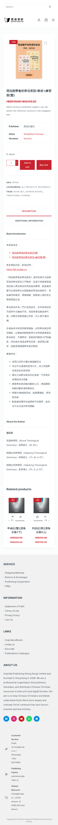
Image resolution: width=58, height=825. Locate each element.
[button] (13, 517)
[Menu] (53, 20)
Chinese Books (33, 191)
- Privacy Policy (11, 615)
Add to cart (27, 165)
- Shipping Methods (13, 572)
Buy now (44, 165)
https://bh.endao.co (16, 269)
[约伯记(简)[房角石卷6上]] (41, 509)
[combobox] (25, 7)
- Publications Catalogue (16, 653)
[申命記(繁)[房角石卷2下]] (16, 509)
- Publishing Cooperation (16, 581)
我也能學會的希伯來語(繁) (25, 252)
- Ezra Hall (8, 648)
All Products (29, 187)
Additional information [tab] (29, 220)
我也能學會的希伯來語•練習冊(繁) (29, 257)
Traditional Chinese (18, 195)
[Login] (39, 20)
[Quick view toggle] (21, 517)
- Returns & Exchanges (15, 577)
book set (19, 191)
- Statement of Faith (13, 606)
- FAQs (6, 586)
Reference (44, 187)
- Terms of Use (11, 610)
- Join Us (8, 619)
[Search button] (50, 6)
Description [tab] (29, 211)
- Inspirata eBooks (13, 640)
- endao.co (9, 644)
